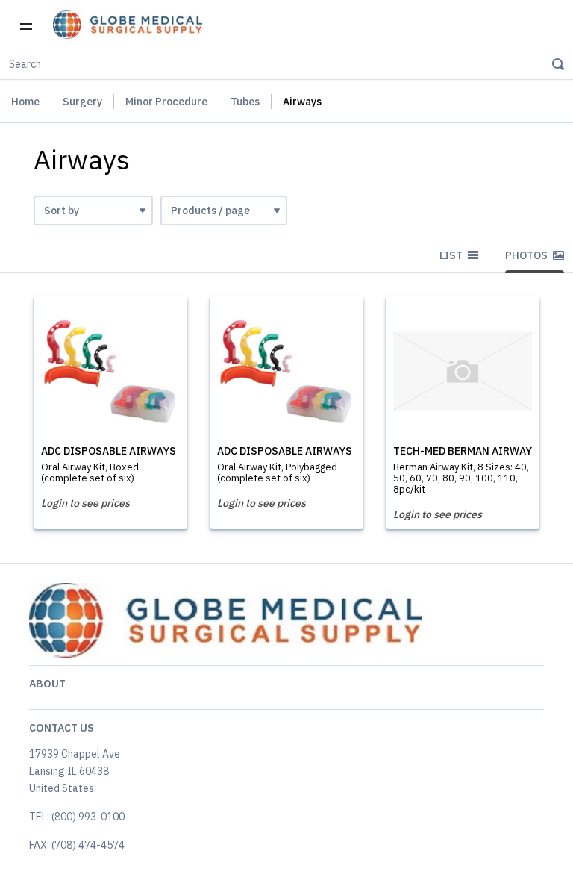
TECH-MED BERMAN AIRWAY (462, 451)
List (452, 255)
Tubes (245, 101)
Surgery (82, 101)
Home (25, 101)
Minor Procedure (166, 101)
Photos (527, 255)
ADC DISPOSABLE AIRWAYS (108, 451)
